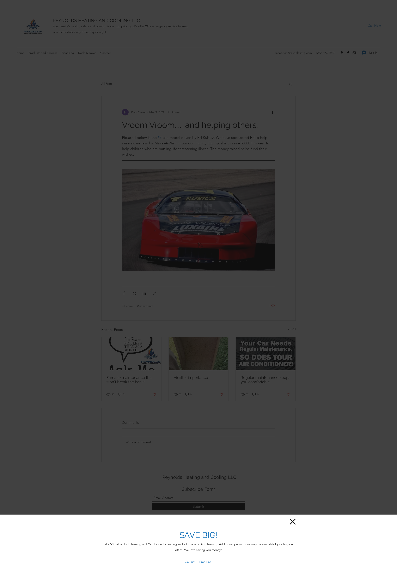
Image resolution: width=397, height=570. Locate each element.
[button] (293, 521)
